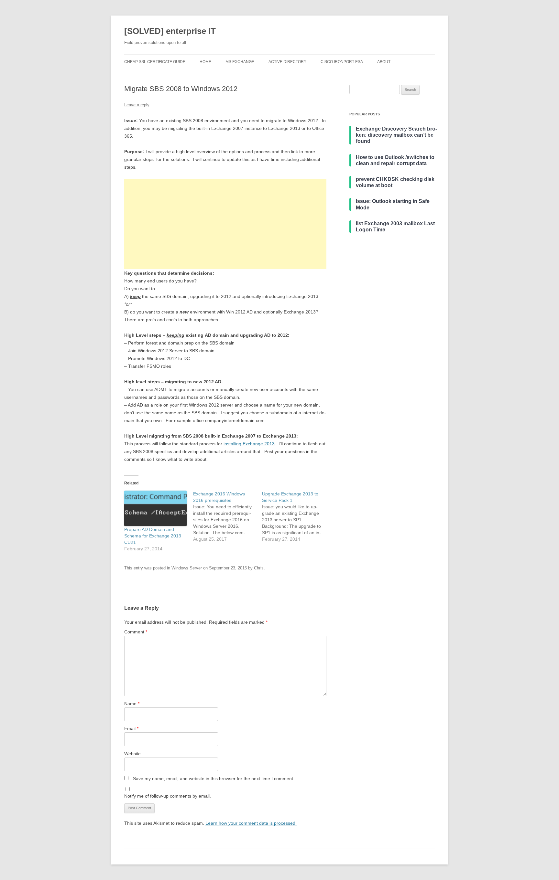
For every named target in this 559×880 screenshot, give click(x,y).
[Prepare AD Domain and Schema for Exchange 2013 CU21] (155, 508)
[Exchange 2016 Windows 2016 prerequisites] (227, 516)
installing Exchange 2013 (249, 443)
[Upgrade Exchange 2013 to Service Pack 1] (296, 516)
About (383, 61)
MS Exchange (239, 61)
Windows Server (186, 568)
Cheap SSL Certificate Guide (154, 61)
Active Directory (287, 61)
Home (205, 61)
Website (132, 753)
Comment (135, 631)
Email (131, 728)
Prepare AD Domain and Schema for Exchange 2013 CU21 (152, 536)
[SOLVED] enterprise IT (170, 31)
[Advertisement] (225, 224)
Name (131, 703)
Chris (259, 568)
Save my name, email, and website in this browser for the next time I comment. (213, 778)
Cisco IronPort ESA (342, 61)
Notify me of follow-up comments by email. (167, 796)
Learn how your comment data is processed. (251, 823)
